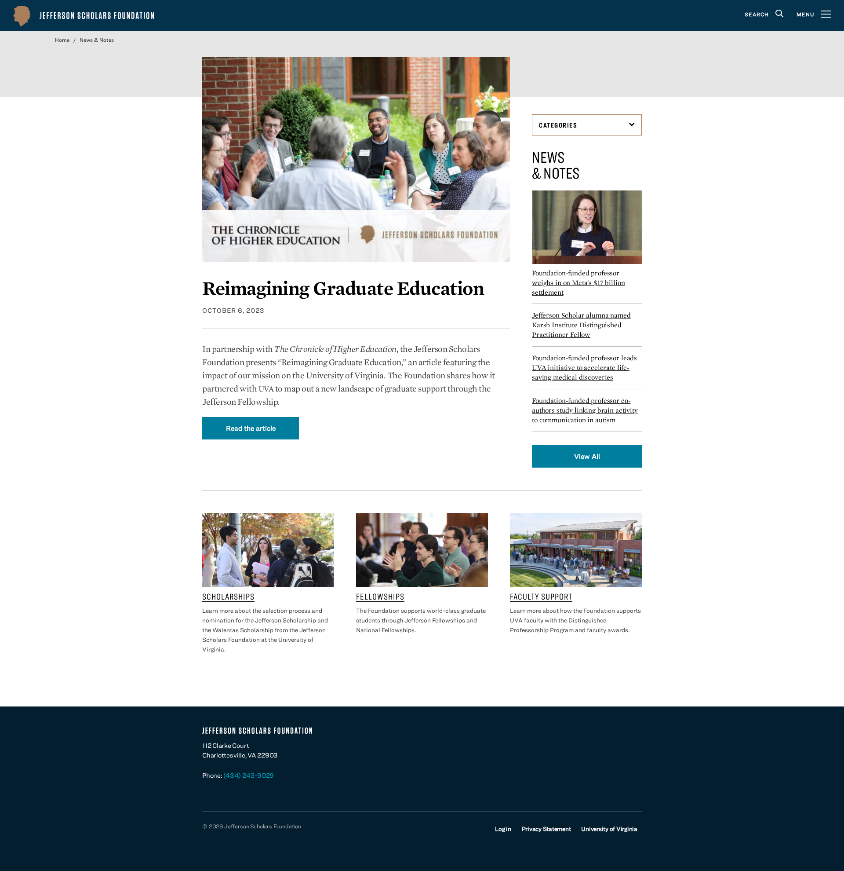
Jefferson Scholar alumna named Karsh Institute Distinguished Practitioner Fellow (581, 325)
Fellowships (380, 596)
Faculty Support (541, 596)
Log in (503, 828)
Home (62, 40)
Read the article (251, 428)
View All (587, 456)
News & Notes (97, 40)
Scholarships (228, 596)
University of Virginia (609, 828)
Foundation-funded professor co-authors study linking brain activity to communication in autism (585, 410)
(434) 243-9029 (248, 775)
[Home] (83, 15)
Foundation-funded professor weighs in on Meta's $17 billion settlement (578, 282)
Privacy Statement (546, 828)
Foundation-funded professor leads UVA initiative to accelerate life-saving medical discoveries (584, 367)
